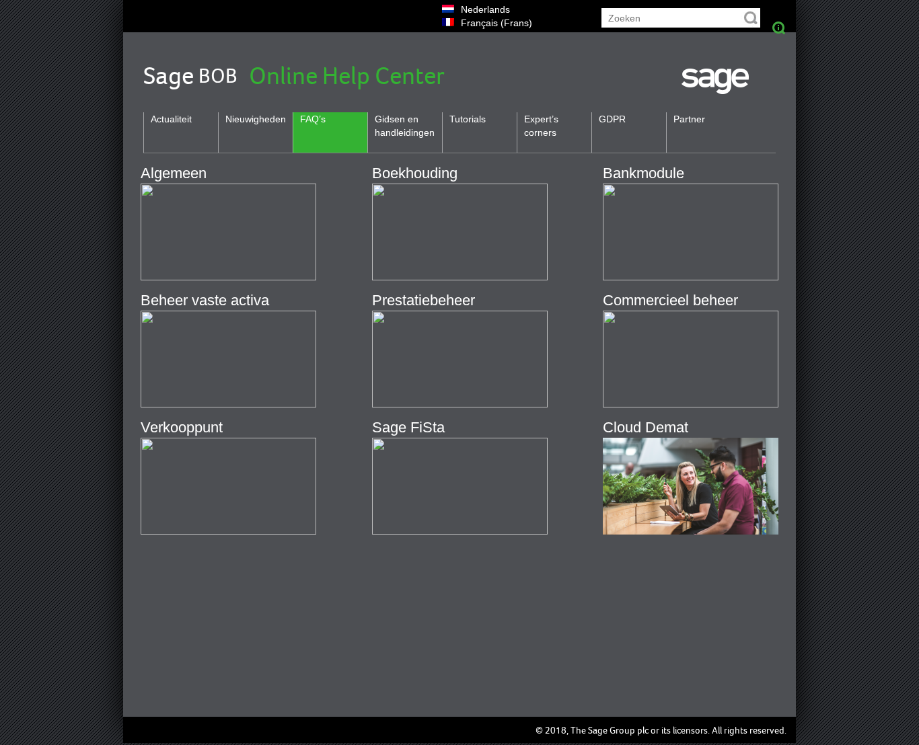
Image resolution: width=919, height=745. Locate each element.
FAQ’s (313, 119)
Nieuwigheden (255, 119)
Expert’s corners (541, 126)
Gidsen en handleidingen (405, 126)
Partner (689, 119)
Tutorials (467, 119)
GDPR (612, 119)
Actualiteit (171, 119)
